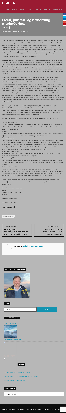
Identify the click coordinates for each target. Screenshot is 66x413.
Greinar (22, 10)
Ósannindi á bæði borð (11, 323)
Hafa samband (58, 10)
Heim (7, 10)
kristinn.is (8, 3)
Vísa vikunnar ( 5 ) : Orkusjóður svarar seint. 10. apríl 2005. (21, 376)
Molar (30, 10)
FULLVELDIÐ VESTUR (9, 356)
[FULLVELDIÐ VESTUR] (10, 364)
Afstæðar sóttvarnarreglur (12, 340)
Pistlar (14, 10)
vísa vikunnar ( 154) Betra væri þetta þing (17, 372)
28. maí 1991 (24, 32)
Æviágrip (38, 10)
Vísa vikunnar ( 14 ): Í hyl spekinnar (14, 380)
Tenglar (47, 10)
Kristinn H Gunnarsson (12, 32)
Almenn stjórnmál (8, 216)
